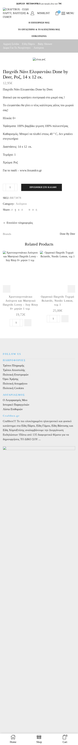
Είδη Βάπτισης (60, 425)
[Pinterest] (22, 209)
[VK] (18, 209)
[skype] (36, 209)
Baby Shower (45, 44)
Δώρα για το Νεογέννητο (16, 47)
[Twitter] (12, 209)
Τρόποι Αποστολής (14, 370)
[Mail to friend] (26, 209)
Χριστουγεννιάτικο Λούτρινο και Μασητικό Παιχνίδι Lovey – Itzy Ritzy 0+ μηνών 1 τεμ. (20, 302)
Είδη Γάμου (43, 425)
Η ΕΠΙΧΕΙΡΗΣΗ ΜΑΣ (39, 22)
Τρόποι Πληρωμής (13, 365)
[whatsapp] (33, 209)
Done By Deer (67, 233)
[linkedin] (29, 209)
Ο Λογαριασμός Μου (15, 400)
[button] (27, 322)
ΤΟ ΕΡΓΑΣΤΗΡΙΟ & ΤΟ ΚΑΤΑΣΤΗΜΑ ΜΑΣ (39, 29)
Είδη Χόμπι (9, 430)
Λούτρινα (39, 47)
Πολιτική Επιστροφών (16, 374)
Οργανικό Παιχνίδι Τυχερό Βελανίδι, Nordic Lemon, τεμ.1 (57, 300)
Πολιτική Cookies (13, 388)
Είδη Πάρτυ (28, 44)
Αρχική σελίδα (11, 44)
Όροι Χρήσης (10, 378)
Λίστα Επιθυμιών (13, 409)
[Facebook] (15, 209)
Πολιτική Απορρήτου (15, 383)
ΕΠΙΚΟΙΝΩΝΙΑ (39, 36)
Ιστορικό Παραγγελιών (16, 404)
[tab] (20, 222)
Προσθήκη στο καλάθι (43, 187)
